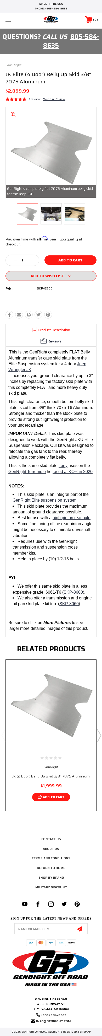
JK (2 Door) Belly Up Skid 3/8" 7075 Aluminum (51, 776)
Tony (63, 465)
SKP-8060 (69, 604)
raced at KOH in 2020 (73, 471)
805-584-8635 (71, 41)
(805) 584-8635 (56, 8)
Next (98, 735)
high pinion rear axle (71, 518)
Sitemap (85, 1032)
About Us (51, 848)
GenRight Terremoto (27, 471)
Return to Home (51, 867)
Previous (3, 735)
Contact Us (51, 838)
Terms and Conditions (51, 858)
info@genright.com (53, 1021)
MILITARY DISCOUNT (51, 887)
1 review (35, 98)
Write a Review (54, 98)
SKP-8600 (73, 592)
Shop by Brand (51, 877)
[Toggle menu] (14, 20)
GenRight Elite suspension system (44, 500)
